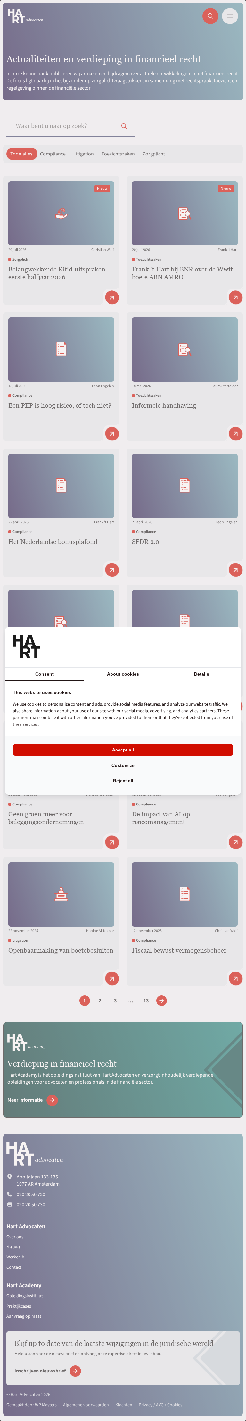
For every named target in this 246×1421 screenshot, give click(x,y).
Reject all (123, 780)
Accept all (123, 749)
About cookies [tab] (123, 674)
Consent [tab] (44, 674)
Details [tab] (201, 674)
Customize (123, 765)
